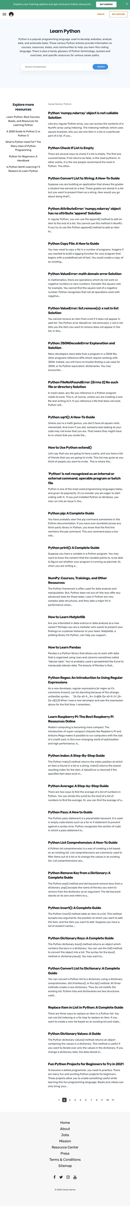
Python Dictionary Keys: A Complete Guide (81, 938)
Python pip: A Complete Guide (71, 513)
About (65, 1129)
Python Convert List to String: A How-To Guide (84, 178)
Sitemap (65, 1166)
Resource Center (65, 1147)
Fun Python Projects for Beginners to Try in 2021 (86, 1064)
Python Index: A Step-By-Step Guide (76, 756)
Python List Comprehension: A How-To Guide (82, 843)
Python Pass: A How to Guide (70, 812)
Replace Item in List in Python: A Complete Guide (85, 1008)
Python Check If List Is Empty (71, 148)
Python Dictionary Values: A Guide (74, 1034)
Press (65, 1153)
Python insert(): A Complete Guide (74, 908)
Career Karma (55, 104)
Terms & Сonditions (65, 1159)
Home (65, 1122)
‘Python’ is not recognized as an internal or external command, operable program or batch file (84, 478)
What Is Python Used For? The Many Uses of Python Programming (23, 145)
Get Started (106, 4)
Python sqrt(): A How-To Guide (71, 417)
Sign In (100, 14)
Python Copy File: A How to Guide (73, 244)
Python (67, 104)
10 (107, 1100)
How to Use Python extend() (69, 448)
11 (113, 1100)
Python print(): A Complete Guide (73, 548)
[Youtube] (75, 1178)
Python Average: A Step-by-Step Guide (78, 786)
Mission (65, 1141)
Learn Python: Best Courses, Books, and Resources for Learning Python (23, 120)
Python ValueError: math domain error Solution (84, 274)
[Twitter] (61, 1178)
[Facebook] (54, 1178)
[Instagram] (68, 1178)
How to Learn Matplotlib (66, 617)
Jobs (65, 1135)
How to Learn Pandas (64, 647)
